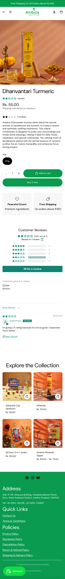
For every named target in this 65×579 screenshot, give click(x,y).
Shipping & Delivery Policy (18, 555)
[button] (10, 98)
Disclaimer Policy (12, 539)
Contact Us (9, 515)
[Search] (10, 11)
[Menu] (3, 12)
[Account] (54, 11)
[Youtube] (38, 478)
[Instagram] (32, 478)
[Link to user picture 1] (10, 342)
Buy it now (32, 182)
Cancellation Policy (14, 544)
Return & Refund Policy (16, 550)
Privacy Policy (11, 533)
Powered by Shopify (40, 564)
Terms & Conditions (14, 521)
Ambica (26, 564)
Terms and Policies (32, 571)
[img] (9, 316)
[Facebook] (27, 478)
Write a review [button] (32, 269)
